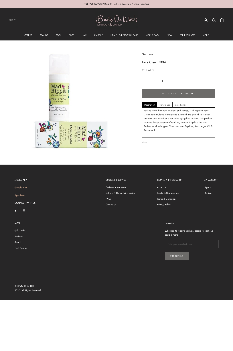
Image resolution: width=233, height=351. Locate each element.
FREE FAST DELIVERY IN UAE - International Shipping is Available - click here (116, 3)
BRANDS (44, 35)
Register (208, 193)
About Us (161, 187)
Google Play (21, 187)
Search (18, 242)
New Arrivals (21, 248)
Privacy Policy (164, 204)
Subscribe (176, 256)
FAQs (108, 199)
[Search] (214, 20)
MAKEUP (98, 35)
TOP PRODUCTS (187, 35)
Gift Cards (20, 230)
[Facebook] (150, 141)
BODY (58, 35)
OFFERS (28, 35)
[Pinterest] (160, 141)
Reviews (19, 236)
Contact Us (111, 204)
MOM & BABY (152, 35)
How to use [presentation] (164, 104)
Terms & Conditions (166, 199)
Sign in (207, 187)
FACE (71, 35)
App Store (20, 195)
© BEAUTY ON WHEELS (24, 286)
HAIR (84, 35)
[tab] (149, 105)
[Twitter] (155, 141)
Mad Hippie (147, 54)
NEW (169, 35)
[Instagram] (24, 210)
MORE (206, 35)
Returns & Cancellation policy (120, 193)
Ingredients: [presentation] (180, 104)
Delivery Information (116, 187)
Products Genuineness (168, 193)
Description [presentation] (149, 104)
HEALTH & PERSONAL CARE (124, 35)
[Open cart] (222, 20)
